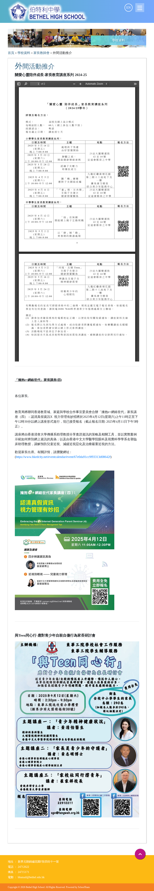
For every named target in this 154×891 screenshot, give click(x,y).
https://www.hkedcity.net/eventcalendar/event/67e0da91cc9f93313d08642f (63, 457)
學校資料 (23, 53)
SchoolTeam (84, 887)
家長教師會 (41, 53)
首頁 (11, 53)
